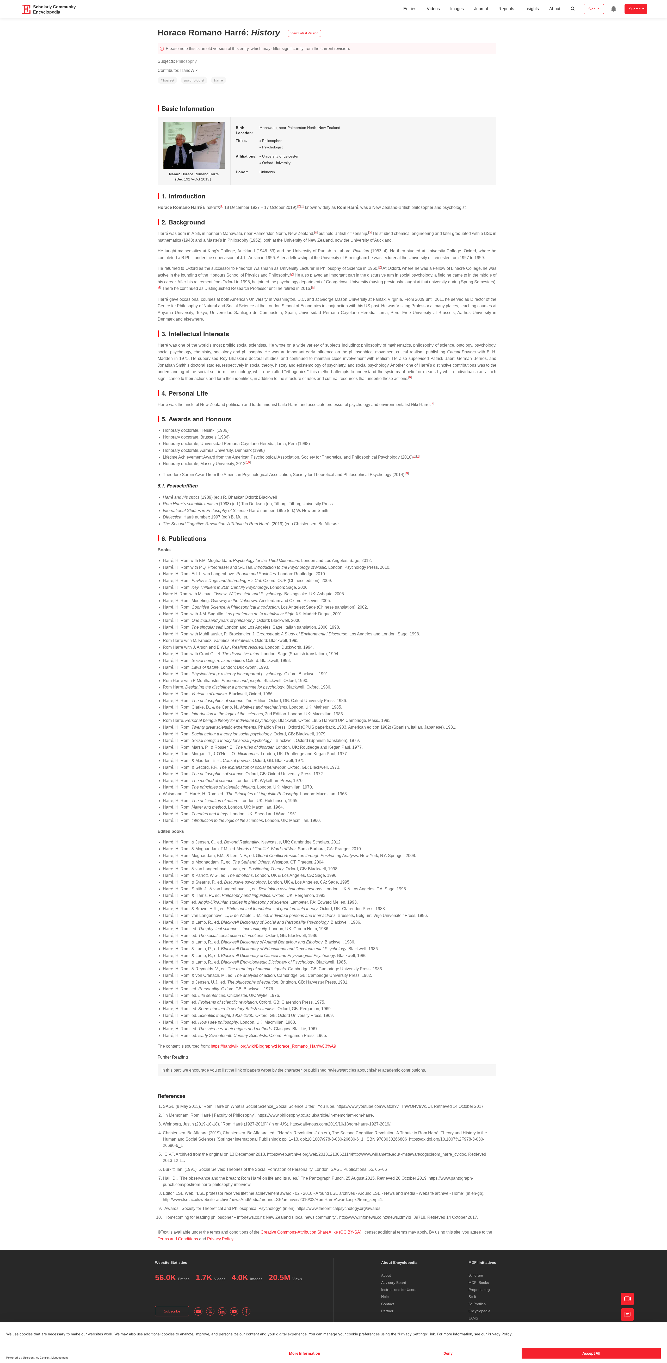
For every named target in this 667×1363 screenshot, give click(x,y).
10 (248, 462)
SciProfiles (477, 1304)
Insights (531, 9)
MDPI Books (478, 1282)
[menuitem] (613, 9)
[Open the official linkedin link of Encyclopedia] (222, 1311)
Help (385, 1297)
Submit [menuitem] (634, 9)
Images (457, 9)
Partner (387, 1311)
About (554, 9)
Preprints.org (479, 1289)
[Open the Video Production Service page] (627, 1299)
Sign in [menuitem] (594, 9)
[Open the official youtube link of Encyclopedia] (234, 1311)
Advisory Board (393, 1282)
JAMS (473, 1318)
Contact (387, 1304)
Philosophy (186, 61)
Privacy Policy (220, 1239)
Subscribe (172, 1311)
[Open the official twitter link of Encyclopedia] (210, 1311)
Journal (481, 9)
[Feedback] (627, 1314)
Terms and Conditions (178, 1239)
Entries (409, 9)
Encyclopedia (479, 1311)
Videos (433, 9)
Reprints (506, 9)
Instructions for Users (398, 1289)
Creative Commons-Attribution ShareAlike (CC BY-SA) (311, 1232)
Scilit (472, 1297)
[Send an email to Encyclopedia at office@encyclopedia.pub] (198, 1311)
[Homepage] (26, 9)
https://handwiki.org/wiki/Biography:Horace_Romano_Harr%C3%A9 (273, 1046)
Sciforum (475, 1275)
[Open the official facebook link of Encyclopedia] (246, 1311)
